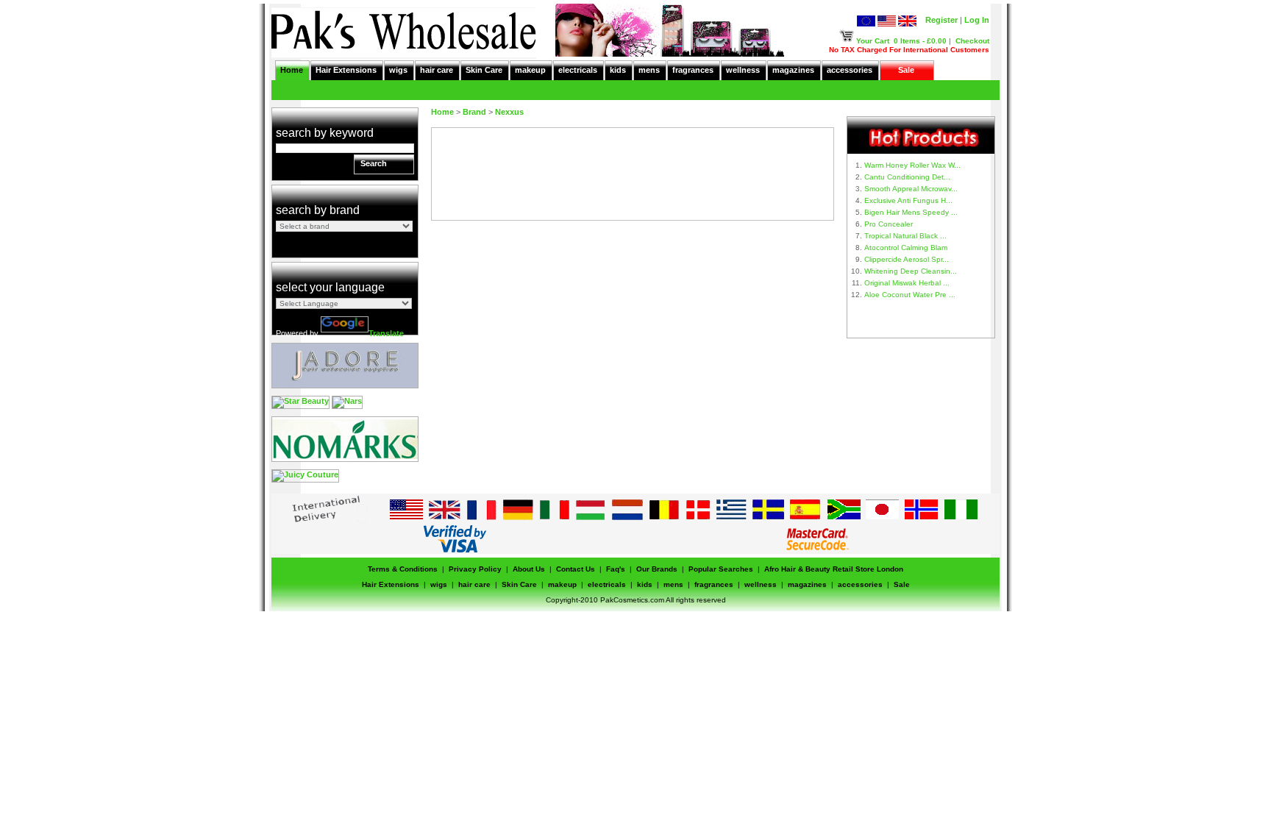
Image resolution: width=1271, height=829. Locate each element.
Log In (976, 19)
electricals (577, 69)
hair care (436, 69)
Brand (474, 111)
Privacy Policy (475, 569)
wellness (743, 69)
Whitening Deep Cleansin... (910, 271)
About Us (529, 569)
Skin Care (484, 69)
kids (618, 69)
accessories (849, 69)
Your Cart (872, 41)
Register (941, 19)
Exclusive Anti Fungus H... (908, 200)
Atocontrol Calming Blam (905, 247)
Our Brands (656, 569)
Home (291, 69)
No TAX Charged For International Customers (909, 50)
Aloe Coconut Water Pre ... (909, 295)
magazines (793, 69)
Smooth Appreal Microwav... (911, 189)
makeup (530, 69)
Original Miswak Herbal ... (907, 283)
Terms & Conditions (403, 569)
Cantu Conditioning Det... (907, 177)
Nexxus (509, 111)
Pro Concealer (888, 224)
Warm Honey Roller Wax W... (912, 165)
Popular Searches (720, 569)
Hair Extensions (346, 69)
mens (649, 69)
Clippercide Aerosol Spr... (906, 259)
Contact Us (575, 569)
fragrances (692, 69)
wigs (398, 69)
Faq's (615, 569)
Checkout (972, 41)
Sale (906, 69)
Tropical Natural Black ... (905, 236)
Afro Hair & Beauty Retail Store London (833, 569)
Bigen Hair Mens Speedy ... (911, 212)
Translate (386, 333)
